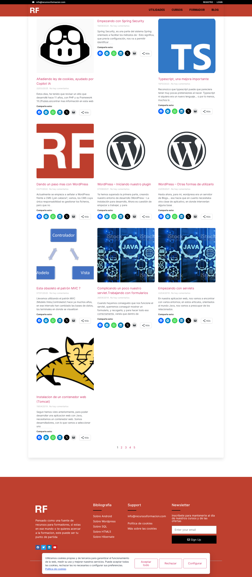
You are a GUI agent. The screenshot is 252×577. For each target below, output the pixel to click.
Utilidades (157, 9)
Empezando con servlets (176, 288)
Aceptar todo (146, 563)
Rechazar (171, 563)
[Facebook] (37, 547)
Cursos (177, 9)
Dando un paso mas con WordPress (62, 184)
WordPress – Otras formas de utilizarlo (186, 184)
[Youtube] (54, 547)
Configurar (195, 563)
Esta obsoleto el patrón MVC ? (58, 288)
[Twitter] (43, 547)
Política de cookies (55, 568)
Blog (215, 9)
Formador (197, 9)
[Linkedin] (49, 547)
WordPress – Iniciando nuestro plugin (124, 184)
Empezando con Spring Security (120, 21)
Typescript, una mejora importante (183, 79)
